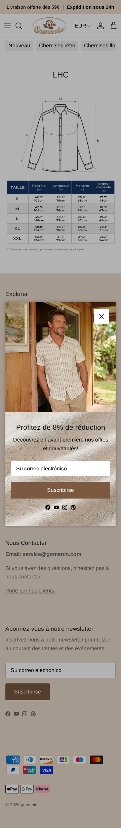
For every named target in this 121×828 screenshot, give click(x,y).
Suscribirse (60, 490)
